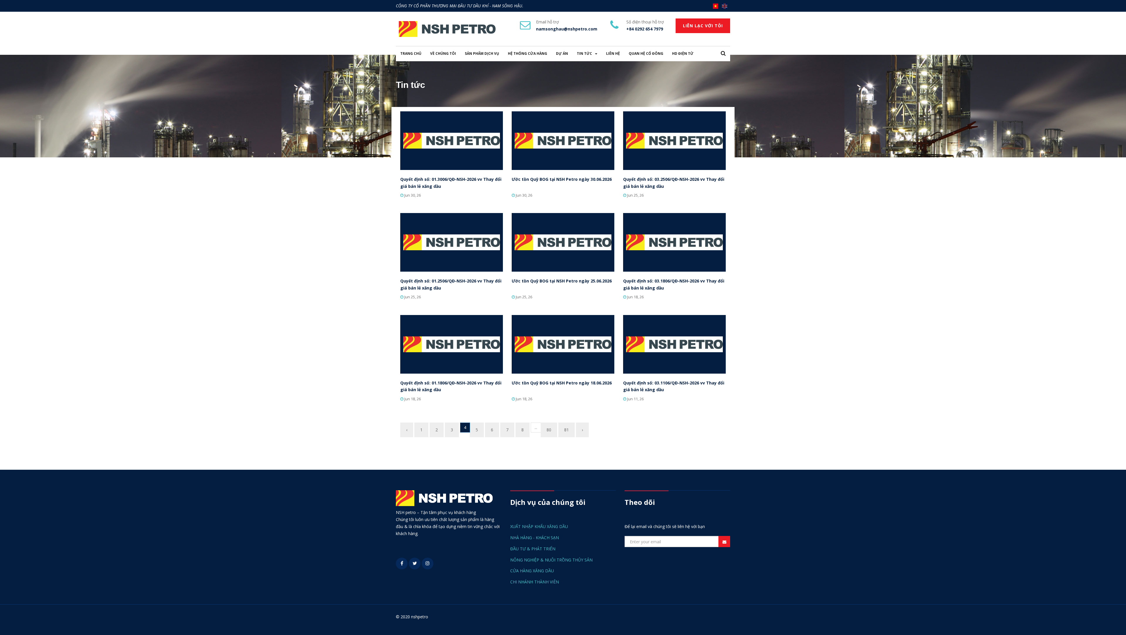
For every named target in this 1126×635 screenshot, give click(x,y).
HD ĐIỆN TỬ (682, 53)
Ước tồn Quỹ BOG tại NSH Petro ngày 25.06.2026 (562, 281)
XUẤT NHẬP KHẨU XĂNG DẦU (539, 526)
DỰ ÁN (562, 53)
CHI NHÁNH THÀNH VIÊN (534, 582)
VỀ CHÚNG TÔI (443, 53)
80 (549, 430)
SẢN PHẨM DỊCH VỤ (482, 53)
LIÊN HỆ (613, 53)
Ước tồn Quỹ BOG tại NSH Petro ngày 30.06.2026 (562, 179)
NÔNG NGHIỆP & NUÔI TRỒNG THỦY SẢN (551, 560)
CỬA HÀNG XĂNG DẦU (532, 570)
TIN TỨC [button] (584, 53)
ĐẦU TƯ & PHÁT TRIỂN (532, 548)
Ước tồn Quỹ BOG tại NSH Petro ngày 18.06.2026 (562, 383)
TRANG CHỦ (410, 53)
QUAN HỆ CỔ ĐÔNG (646, 53)
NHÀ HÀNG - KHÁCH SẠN (534, 537)
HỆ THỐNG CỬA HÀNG (527, 53)
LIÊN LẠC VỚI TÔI (703, 25)
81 (566, 430)
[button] (723, 53)
